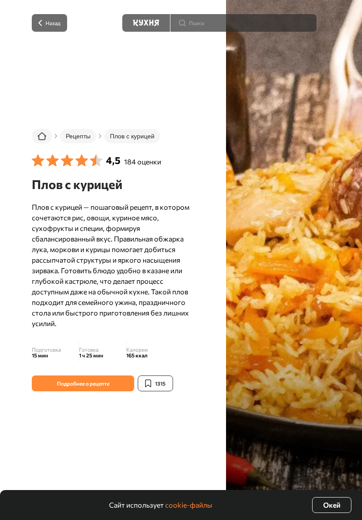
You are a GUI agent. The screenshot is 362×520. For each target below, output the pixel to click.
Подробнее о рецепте (83, 383)
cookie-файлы (188, 505)
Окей (331, 505)
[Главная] (42, 136)
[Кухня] (146, 23)
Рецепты (78, 136)
